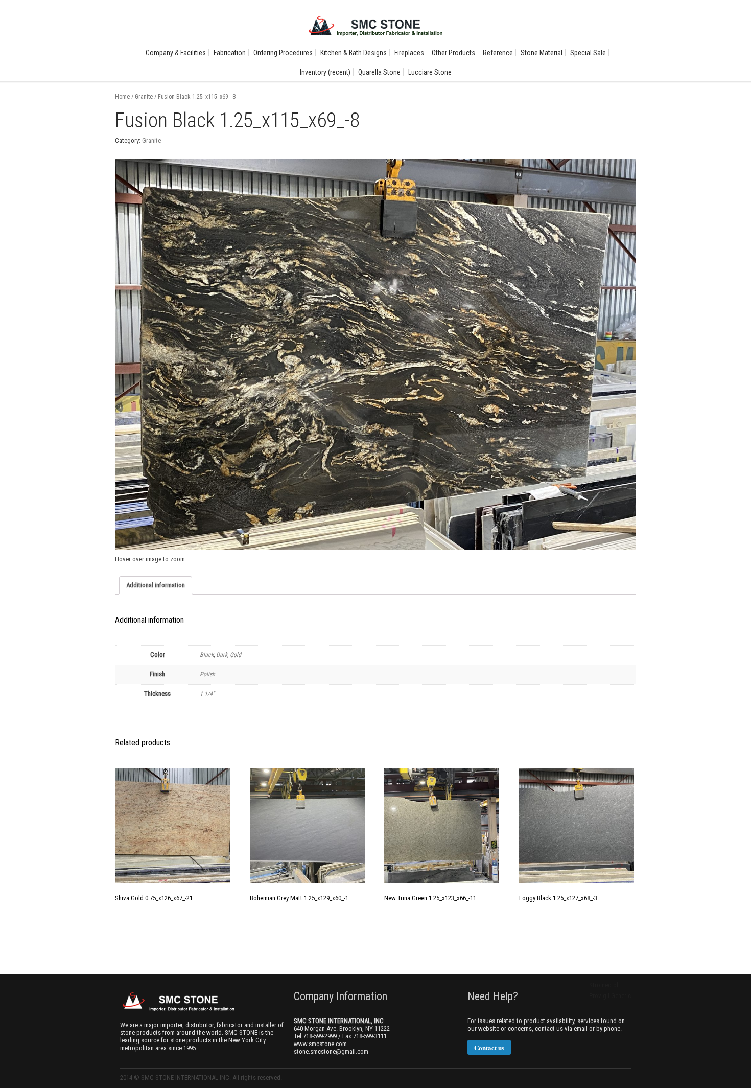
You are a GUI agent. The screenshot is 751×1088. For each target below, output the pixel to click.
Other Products (453, 53)
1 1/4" (207, 693)
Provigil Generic (610, 996)
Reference (498, 53)
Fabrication (230, 53)
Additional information (155, 585)
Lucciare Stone (430, 72)
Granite (144, 96)
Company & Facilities (176, 53)
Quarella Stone (379, 72)
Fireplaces (409, 53)
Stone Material (541, 53)
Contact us (489, 1047)
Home (122, 96)
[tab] (155, 585)
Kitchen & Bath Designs (353, 53)
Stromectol (603, 985)
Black (207, 655)
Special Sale (588, 53)
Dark (221, 655)
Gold (235, 655)
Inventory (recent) (325, 72)
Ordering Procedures (283, 53)
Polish (207, 674)
